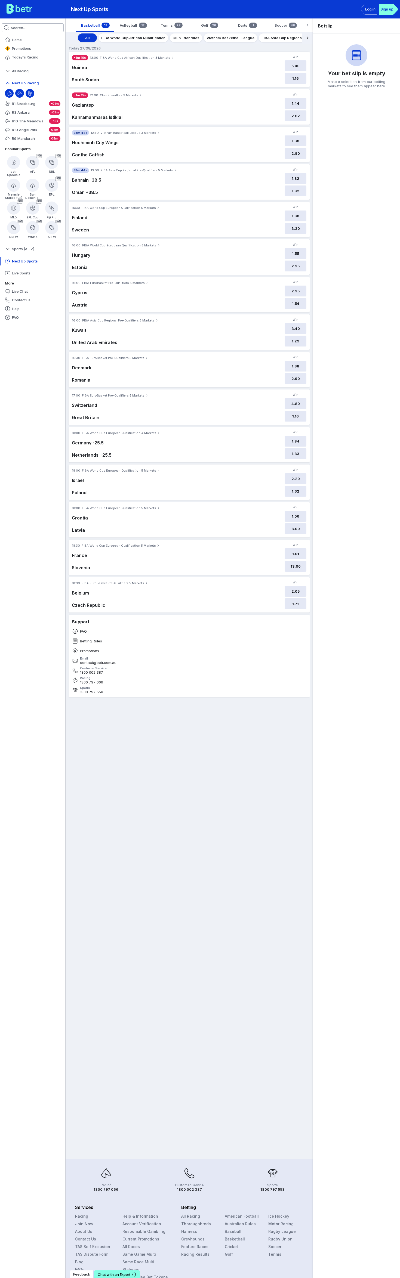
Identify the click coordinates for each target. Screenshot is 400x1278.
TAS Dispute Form (91, 1254)
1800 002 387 (91, 672)
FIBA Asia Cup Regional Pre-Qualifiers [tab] (295, 38)
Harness (189, 1231)
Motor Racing (281, 1223)
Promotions (89, 651)
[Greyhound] (19, 93)
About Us (83, 1231)
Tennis (274, 1254)
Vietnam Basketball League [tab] (230, 38)
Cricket (231, 1246)
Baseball (233, 1231)
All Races (131, 1246)
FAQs (79, 1269)
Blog (79, 1262)
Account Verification (141, 1223)
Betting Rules (91, 641)
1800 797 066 (91, 682)
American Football (242, 1216)
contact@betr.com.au (98, 662)
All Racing (190, 1216)
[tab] (95, 25)
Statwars (130, 1269)
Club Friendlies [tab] (186, 38)
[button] (117, 1274)
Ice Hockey (278, 1216)
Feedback (81, 1274)
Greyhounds (193, 1239)
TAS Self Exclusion (92, 1246)
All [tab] (87, 38)
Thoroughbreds (196, 1223)
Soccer (274, 1246)
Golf (229, 1254)
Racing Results (195, 1254)
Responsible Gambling (143, 1231)
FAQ (83, 631)
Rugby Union (280, 1239)
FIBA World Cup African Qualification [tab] (133, 38)
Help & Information (140, 1216)
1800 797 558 (91, 692)
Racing (81, 1216)
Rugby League (282, 1231)
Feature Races (194, 1246)
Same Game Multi (139, 1254)
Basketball (235, 1239)
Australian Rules (240, 1223)
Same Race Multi (138, 1262)
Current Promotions (140, 1239)
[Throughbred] (9, 93)
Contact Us (85, 1239)
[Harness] (30, 93)
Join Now (84, 1223)
